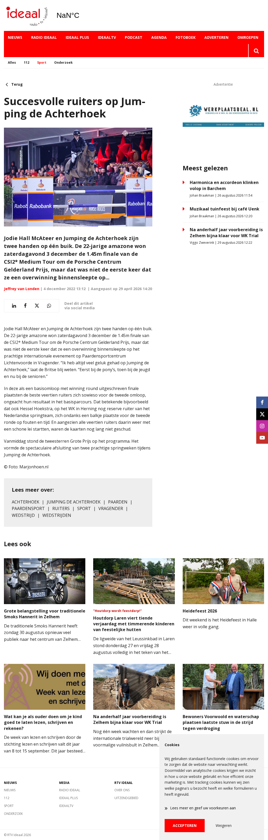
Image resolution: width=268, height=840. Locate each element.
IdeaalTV (107, 37)
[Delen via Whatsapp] (49, 305)
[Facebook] (262, 402)
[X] (262, 414)
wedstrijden (56, 515)
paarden (117, 502)
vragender (110, 508)
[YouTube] (262, 438)
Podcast (133, 37)
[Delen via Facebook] (25, 305)
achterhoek (25, 502)
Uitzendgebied (126, 798)
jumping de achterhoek (73, 502)
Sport (41, 62)
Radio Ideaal (44, 37)
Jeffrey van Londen (21, 288)
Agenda (159, 37)
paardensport (28, 508)
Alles (12, 62)
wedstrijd (23, 515)
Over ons (122, 790)
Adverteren (216, 37)
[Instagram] (262, 426)
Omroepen (247, 37)
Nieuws (15, 37)
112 (26, 62)
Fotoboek (186, 37)
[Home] (26, 15)
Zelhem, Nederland (81, 15)
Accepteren (185, 825)
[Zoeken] (256, 50)
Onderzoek (63, 62)
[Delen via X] (37, 305)
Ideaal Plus (77, 37)
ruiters (61, 508)
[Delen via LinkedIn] (14, 305)
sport (84, 508)
